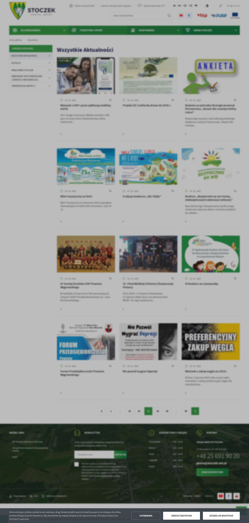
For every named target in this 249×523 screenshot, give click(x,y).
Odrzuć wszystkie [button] (181, 515)
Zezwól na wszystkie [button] (221, 515)
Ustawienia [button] (145, 515)
